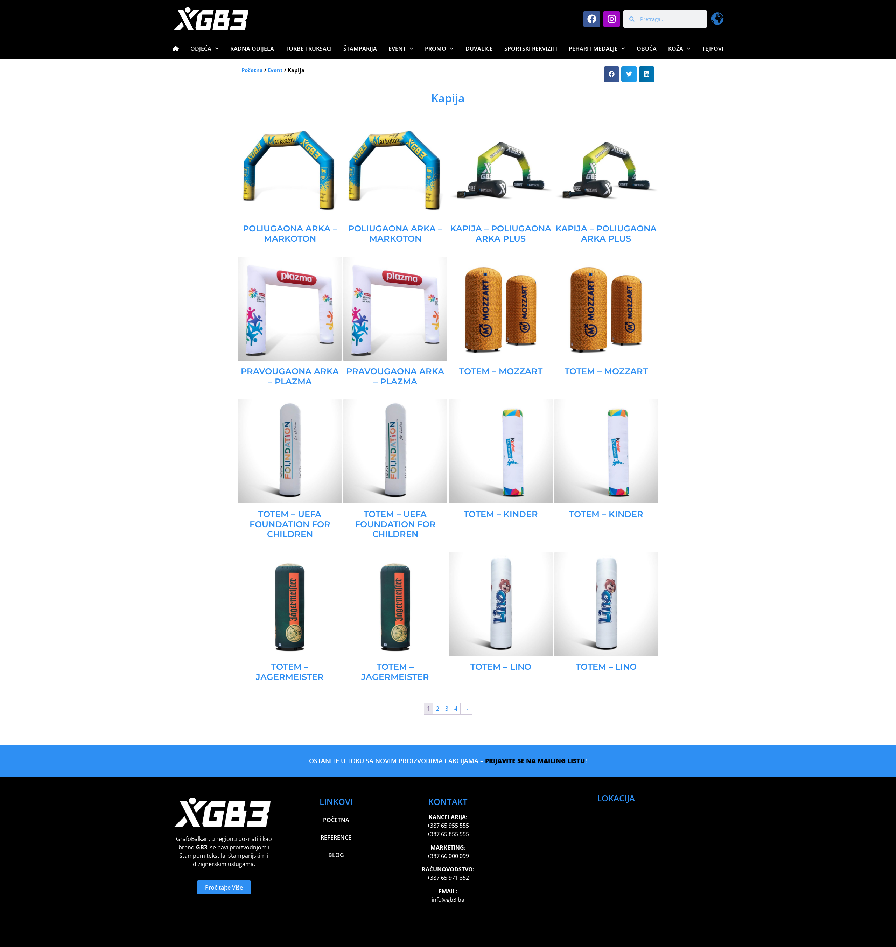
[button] (612, 74)
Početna (252, 70)
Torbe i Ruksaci (309, 49)
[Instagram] (611, 19)
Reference (336, 837)
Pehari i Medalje (593, 49)
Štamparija (360, 49)
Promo (435, 49)
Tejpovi (712, 49)
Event (397, 49)
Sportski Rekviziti (530, 49)
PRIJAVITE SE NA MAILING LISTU (535, 761)
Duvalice (479, 49)
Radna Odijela (252, 49)
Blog (336, 855)
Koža (675, 49)
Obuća (647, 49)
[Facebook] (591, 19)
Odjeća (200, 49)
